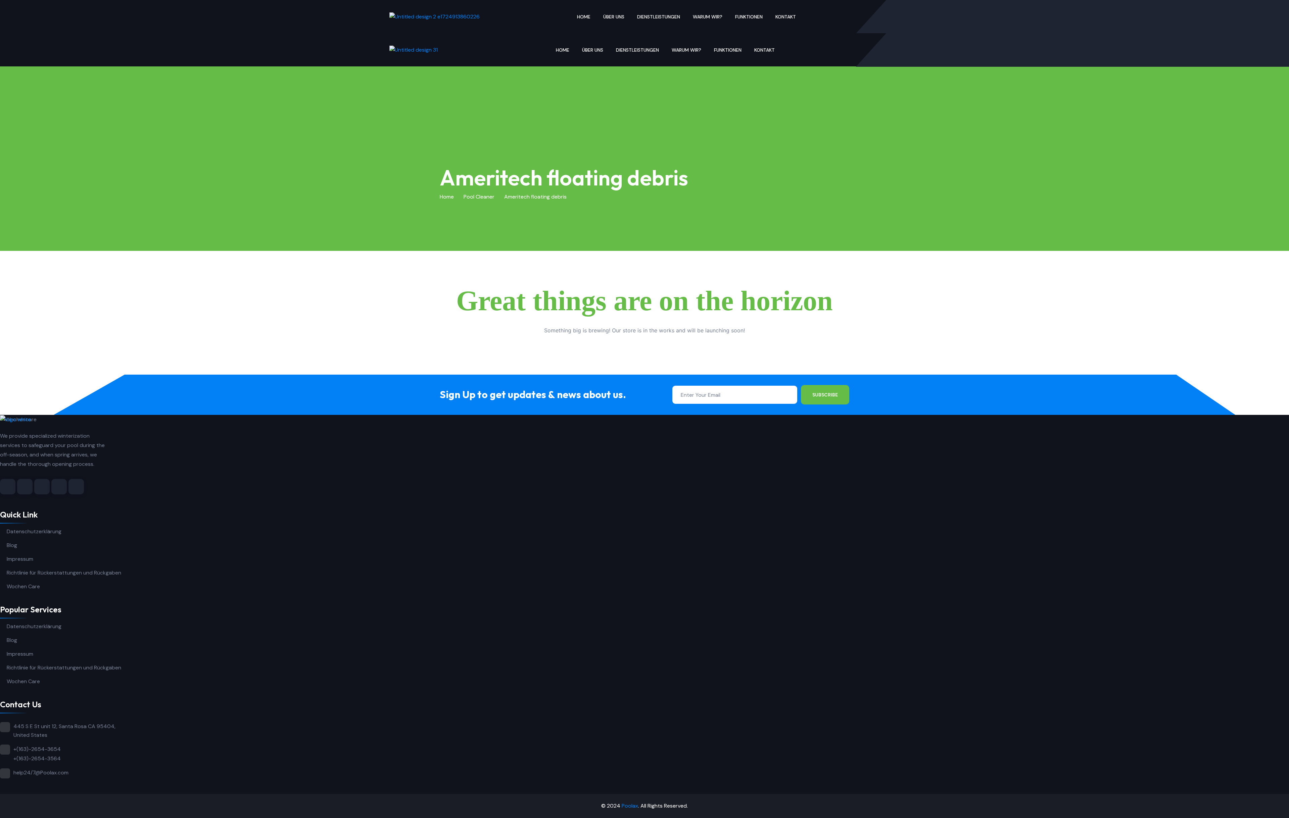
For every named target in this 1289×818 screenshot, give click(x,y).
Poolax (630, 805)
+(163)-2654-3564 (37, 758)
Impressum (20, 558)
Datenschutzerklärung (34, 531)
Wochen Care (23, 586)
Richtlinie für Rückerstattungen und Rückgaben (64, 572)
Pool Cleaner (479, 196)
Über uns (613, 17)
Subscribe (825, 395)
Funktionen (749, 17)
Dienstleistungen (658, 17)
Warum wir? (707, 17)
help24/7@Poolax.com (40, 772)
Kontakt (785, 17)
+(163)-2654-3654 (37, 749)
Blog (12, 545)
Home (583, 17)
